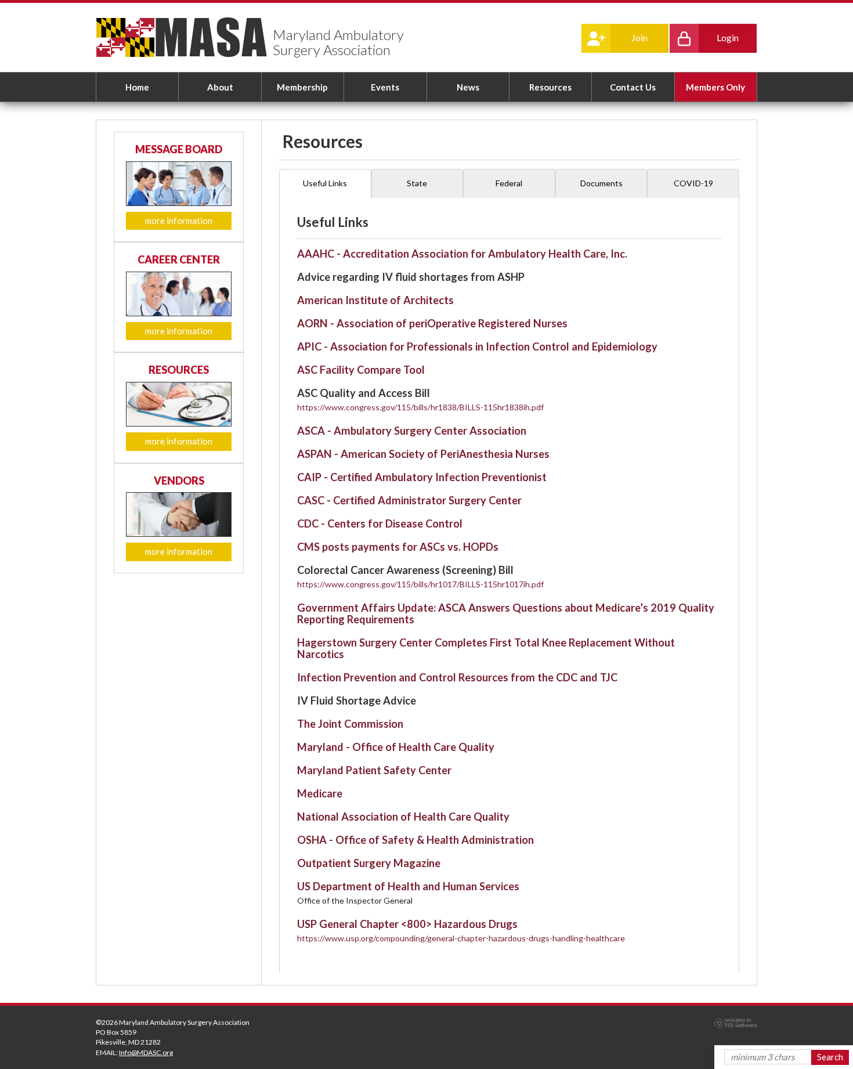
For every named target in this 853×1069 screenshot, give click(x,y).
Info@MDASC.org (146, 1052)
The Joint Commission (350, 723)
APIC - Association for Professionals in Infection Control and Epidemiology (477, 346)
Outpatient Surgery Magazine (368, 863)
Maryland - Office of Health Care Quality (395, 747)
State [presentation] (417, 183)
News (468, 87)
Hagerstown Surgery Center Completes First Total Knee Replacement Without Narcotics (486, 648)
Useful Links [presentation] (325, 183)
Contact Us (633, 87)
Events (385, 87)
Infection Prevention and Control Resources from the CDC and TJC (457, 677)
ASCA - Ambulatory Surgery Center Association (411, 430)
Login (728, 37)
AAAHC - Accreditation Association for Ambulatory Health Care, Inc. (462, 253)
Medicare (319, 793)
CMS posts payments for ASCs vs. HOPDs (397, 546)
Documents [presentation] (601, 183)
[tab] (325, 183)
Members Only (715, 87)
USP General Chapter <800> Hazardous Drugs (407, 924)
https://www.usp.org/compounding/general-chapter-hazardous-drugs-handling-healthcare (461, 938)
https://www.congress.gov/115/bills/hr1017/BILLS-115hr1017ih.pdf (420, 584)
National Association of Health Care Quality (403, 816)
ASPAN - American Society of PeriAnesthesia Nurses (423, 453)
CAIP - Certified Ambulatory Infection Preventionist (422, 477)
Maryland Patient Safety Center (374, 770)
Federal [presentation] (509, 183)
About (220, 87)
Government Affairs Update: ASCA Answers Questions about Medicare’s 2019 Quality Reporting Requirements (505, 613)
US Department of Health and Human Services (408, 886)
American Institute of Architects (375, 300)
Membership (302, 87)
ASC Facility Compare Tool (361, 369)
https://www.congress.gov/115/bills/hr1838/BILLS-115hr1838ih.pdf (420, 407)
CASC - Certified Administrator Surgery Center (409, 500)
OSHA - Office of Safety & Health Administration (415, 839)
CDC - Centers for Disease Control (379, 523)
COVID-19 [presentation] (693, 183)
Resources (550, 87)
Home (137, 87)
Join (639, 37)
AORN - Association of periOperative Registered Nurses (432, 323)
